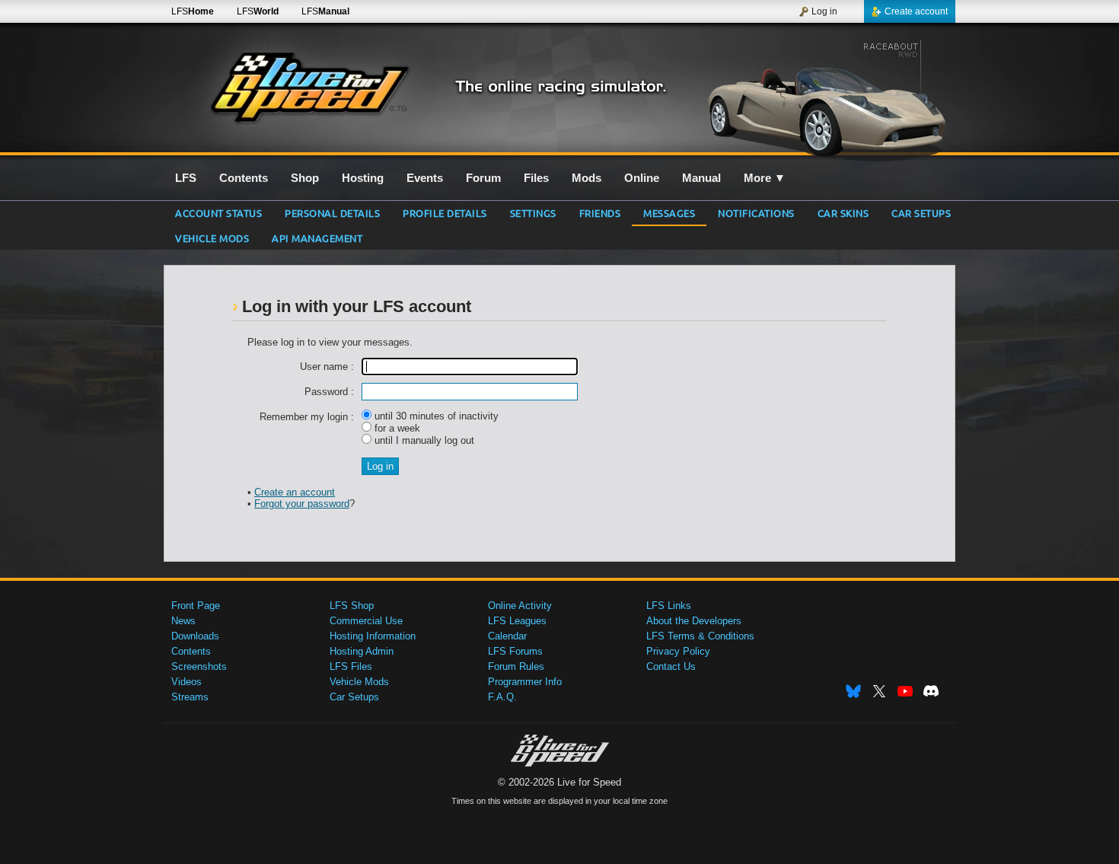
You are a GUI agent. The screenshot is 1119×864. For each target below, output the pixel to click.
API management (317, 237)
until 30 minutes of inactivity (435, 416)
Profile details (445, 212)
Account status (218, 212)
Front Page (195, 605)
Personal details (332, 212)
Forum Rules (516, 666)
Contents (191, 651)
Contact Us (671, 666)
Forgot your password (301, 503)
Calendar (507, 636)
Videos (186, 681)
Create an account (294, 492)
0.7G (398, 108)
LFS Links (668, 605)
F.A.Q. (502, 697)
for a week (395, 428)
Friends (600, 212)
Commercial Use (366, 620)
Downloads (195, 636)
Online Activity (520, 605)
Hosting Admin (362, 651)
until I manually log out (422, 440)
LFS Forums (515, 651)
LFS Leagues (517, 620)
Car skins (843, 212)
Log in (824, 11)
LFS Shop (352, 605)
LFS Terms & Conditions (700, 636)
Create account (916, 11)
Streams (190, 697)
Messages (669, 212)
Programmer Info (525, 681)
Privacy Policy (678, 651)
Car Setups (354, 697)
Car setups (921, 212)
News (183, 620)
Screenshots (199, 666)
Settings (533, 212)
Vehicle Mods (212, 237)
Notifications (756, 212)
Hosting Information (373, 636)
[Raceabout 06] (825, 97)
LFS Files (351, 666)
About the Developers (693, 620)
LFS (192, 11)
